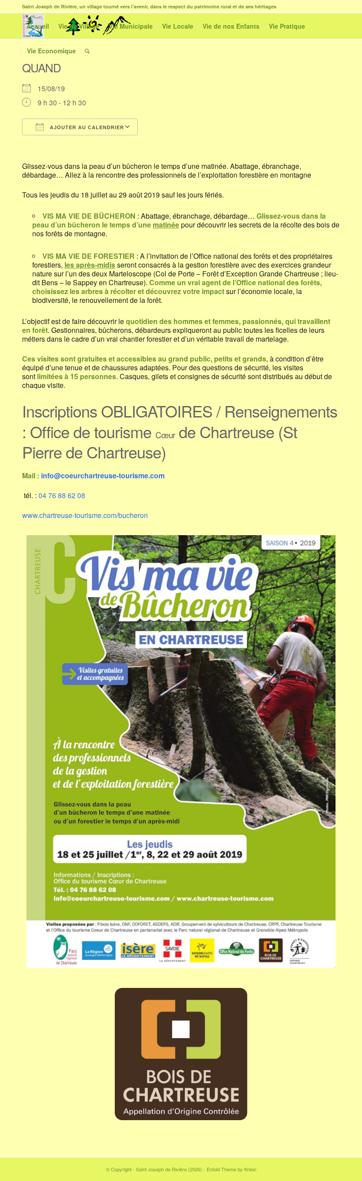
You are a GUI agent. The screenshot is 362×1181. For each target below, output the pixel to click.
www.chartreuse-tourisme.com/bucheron (85, 515)
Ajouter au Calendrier (86, 127)
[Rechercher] (87, 50)
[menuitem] (37, 26)
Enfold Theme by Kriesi (231, 1169)
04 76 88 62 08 (61, 495)
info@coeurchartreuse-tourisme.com (103, 475)
